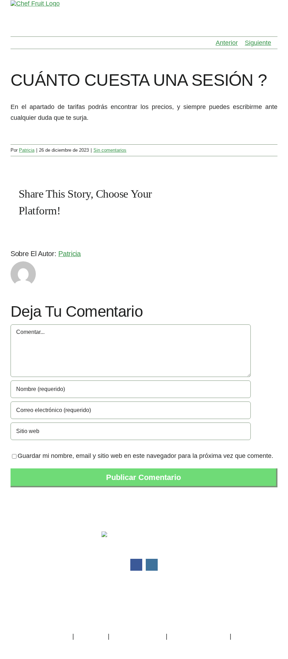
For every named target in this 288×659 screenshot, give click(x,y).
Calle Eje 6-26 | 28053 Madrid (144, 619)
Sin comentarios (109, 150)
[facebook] (136, 565)
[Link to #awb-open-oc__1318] (274, 11)
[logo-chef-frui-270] (144, 534)
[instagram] (152, 565)
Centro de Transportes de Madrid (144, 608)
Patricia (26, 150)
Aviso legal (91, 636)
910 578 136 (149, 586)
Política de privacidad (41, 636)
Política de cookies (137, 636)
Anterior (227, 42)
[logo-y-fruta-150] (35, 3)
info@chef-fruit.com (154, 597)
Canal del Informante (198, 636)
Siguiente (258, 42)
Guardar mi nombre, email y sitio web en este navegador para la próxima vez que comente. (145, 455)
